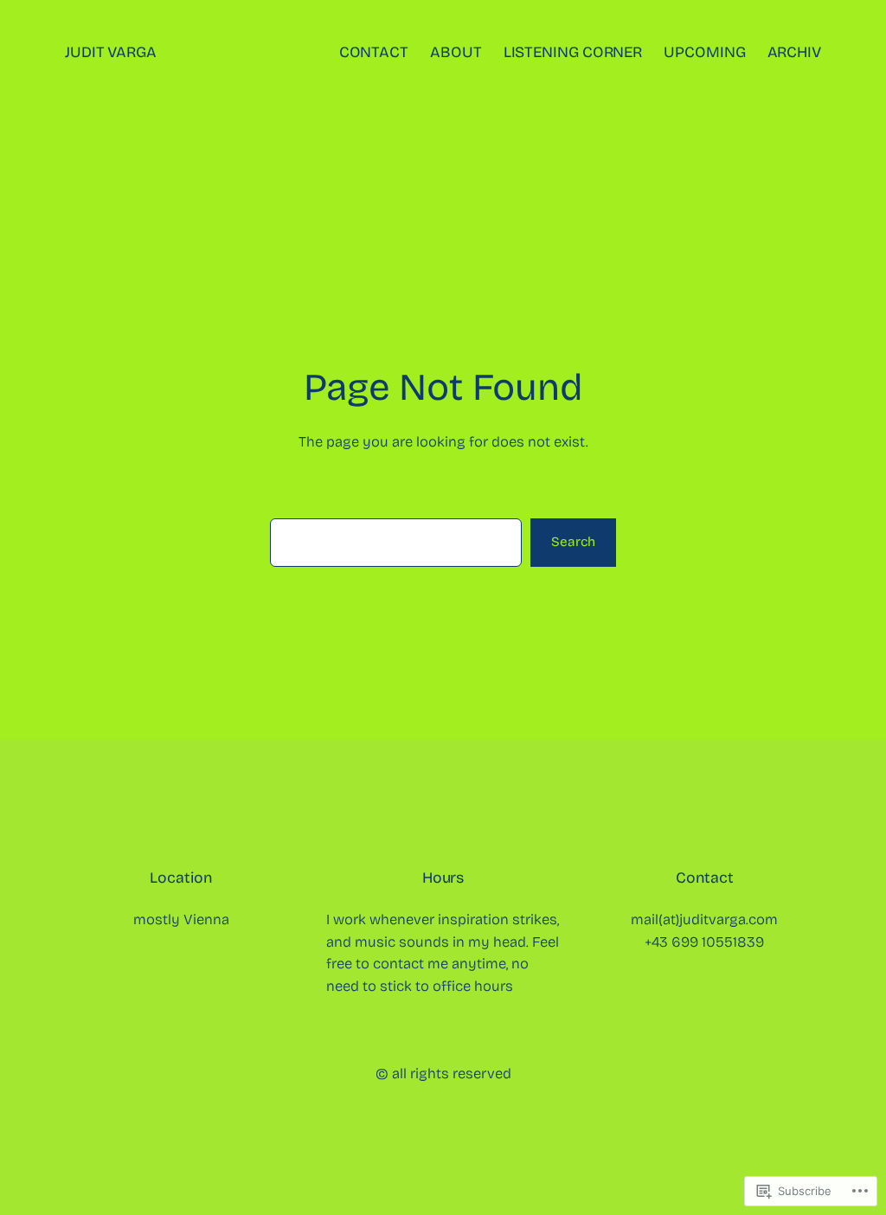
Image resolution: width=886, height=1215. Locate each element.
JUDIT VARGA (111, 52)
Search (573, 542)
